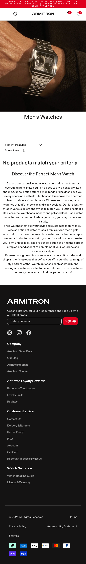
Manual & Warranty (18, 482)
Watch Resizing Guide (20, 476)
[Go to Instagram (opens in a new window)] (19, 333)
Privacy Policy (17, 526)
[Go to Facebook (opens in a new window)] (28, 333)
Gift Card (12, 452)
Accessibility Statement (62, 526)
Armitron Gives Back (19, 351)
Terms (73, 517)
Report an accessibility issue (24, 458)
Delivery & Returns (18, 425)
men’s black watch (43, 234)
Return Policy (15, 432)
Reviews (12, 401)
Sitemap (14, 535)
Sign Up (70, 321)
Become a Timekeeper (21, 388)
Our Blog (12, 358)
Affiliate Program (17, 364)
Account (12, 445)
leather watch (31, 264)
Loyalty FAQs (15, 395)
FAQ (10, 438)
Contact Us (14, 419)
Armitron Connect (18, 371)
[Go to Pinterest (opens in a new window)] (9, 333)
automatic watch (31, 238)
